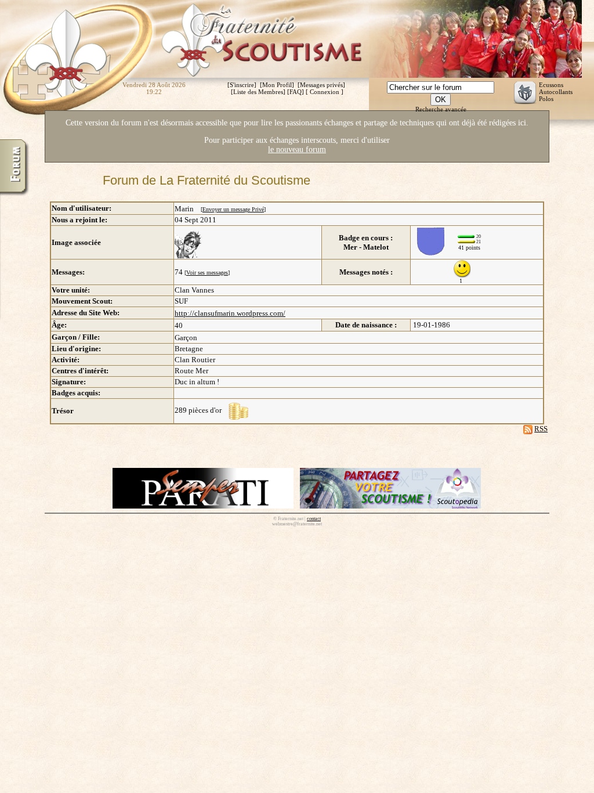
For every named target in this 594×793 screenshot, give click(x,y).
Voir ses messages (207, 272)
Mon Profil (277, 84)
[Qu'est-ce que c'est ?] (238, 410)
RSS (541, 428)
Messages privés (321, 84)
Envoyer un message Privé (233, 209)
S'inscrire (242, 84)
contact (314, 518)
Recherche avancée (440, 109)
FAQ (295, 91)
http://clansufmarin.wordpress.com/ (230, 313)
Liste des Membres (258, 91)
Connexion (324, 91)
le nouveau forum (297, 149)
